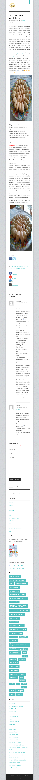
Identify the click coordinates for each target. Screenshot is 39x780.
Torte (10, 531)
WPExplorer (26, 775)
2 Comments (17, 22)
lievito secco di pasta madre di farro (18, 644)
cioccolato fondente (17, 595)
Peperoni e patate (13, 739)
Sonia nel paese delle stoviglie (17, 752)
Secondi (11, 526)
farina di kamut (16, 614)
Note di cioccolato (13, 737)
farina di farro (18, 606)
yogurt (20, 691)
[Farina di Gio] (12, 6)
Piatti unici (11, 520)
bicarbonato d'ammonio (17, 266)
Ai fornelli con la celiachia (16, 706)
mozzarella (13, 659)
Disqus (14, 282)
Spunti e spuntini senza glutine (17, 755)
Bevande (11, 505)
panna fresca (13, 674)
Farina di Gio (25, 20)
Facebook (14, 274)
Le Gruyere (13, 640)
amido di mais (14, 577)
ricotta (11, 684)
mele (24, 652)
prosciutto (22, 680)
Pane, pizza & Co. (14, 518)
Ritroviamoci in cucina (15, 742)
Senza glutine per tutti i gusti (16, 745)
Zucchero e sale (13, 768)
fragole (24, 629)
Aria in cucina (12, 711)
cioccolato (14, 588)
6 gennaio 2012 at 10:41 (21, 407)
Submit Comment (15, 479)
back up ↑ (19, 777)
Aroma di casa (13, 714)
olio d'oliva (22, 659)
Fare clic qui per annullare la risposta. (19, 446)
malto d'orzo (13, 648)
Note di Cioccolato (22, 54)
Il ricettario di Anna (14, 721)
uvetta (12, 691)
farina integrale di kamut (19, 268)
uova (24, 687)
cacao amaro (21, 584)
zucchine (19, 694)
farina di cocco (14, 601)
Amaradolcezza (13, 708)
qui (13, 56)
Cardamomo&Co (13, 716)
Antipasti (11, 502)
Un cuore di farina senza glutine (17, 760)
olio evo (14, 670)
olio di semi (14, 666)
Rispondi (18, 305)
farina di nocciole (14, 621)
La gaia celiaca (13, 732)
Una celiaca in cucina (14, 762)
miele (25, 656)
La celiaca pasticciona (15, 727)
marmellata (14, 653)
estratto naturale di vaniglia (18, 598)
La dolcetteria (12, 729)
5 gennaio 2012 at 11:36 (21, 302)
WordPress (15, 285)
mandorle (23, 649)
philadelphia (13, 677)
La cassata (12, 724)
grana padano (16, 633)
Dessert (11, 513)
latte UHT (23, 637)
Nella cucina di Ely (14, 734)
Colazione (11, 510)
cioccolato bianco (14, 591)
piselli (21, 677)
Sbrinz (24, 683)
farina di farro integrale (19, 610)
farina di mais (14, 618)
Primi (10, 523)
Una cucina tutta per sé (15, 765)
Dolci (10, 515)
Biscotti (11, 508)
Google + (14, 278)
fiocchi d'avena (14, 629)
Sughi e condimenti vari (15, 528)
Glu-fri (10, 719)
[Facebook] (10, 258)
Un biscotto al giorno (14, 757)
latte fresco (13, 637)
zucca (11, 694)
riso (18, 684)
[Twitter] (14, 258)
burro (11, 583)
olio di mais (14, 663)
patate (22, 674)
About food (12, 703)
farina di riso (16, 625)
